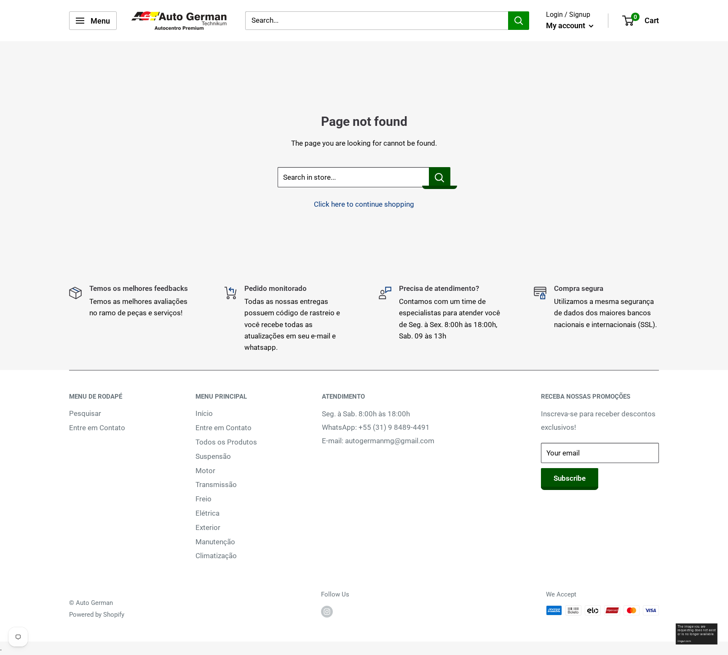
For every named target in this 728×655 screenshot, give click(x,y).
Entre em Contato (97, 427)
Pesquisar (85, 413)
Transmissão (216, 484)
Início (204, 413)
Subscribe (570, 478)
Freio (203, 499)
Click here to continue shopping (364, 204)
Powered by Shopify (96, 614)
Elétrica (207, 513)
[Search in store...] (439, 177)
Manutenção (215, 542)
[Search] (518, 20)
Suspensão (213, 456)
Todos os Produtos (226, 442)
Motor (205, 470)
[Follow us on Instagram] (327, 611)
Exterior (207, 527)
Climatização (216, 555)
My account (566, 25)
